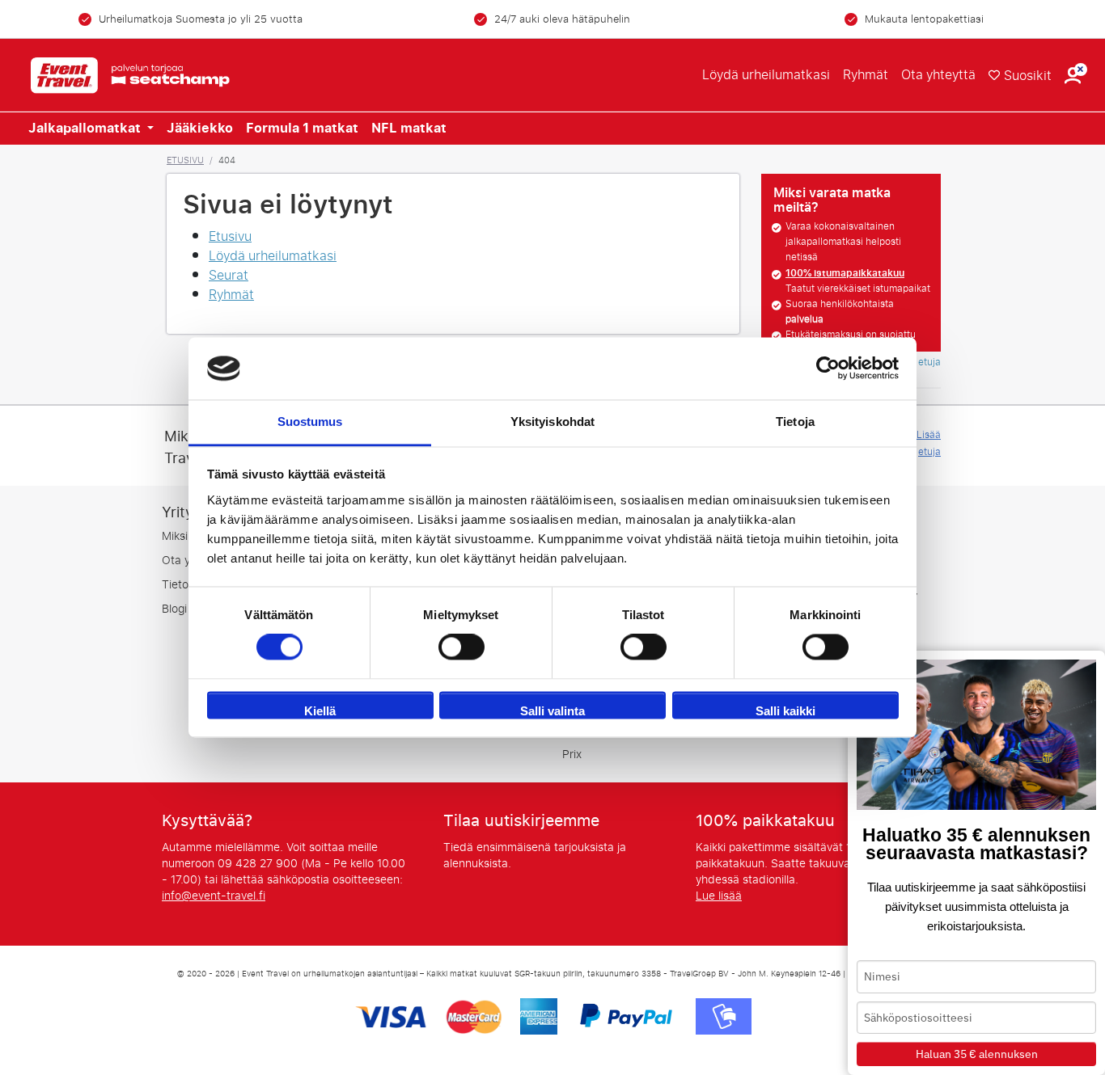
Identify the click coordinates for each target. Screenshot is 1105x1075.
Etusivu (185, 160)
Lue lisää (719, 896)
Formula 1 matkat (302, 128)
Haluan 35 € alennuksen (977, 1054)
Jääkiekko (200, 128)
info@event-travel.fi (213, 896)
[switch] (461, 647)
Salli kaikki (785, 711)
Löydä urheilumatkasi (766, 74)
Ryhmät (865, 74)
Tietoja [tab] (795, 421)
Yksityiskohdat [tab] (552, 421)
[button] (1072, 75)
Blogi (174, 609)
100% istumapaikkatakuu (844, 273)
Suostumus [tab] (310, 421)
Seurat (228, 275)
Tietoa (178, 585)
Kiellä (320, 711)
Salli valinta (552, 711)
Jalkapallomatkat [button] (86, 128)
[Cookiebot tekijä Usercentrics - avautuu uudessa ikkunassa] (828, 368)
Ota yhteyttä (938, 74)
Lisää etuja (929, 443)
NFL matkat (409, 128)
